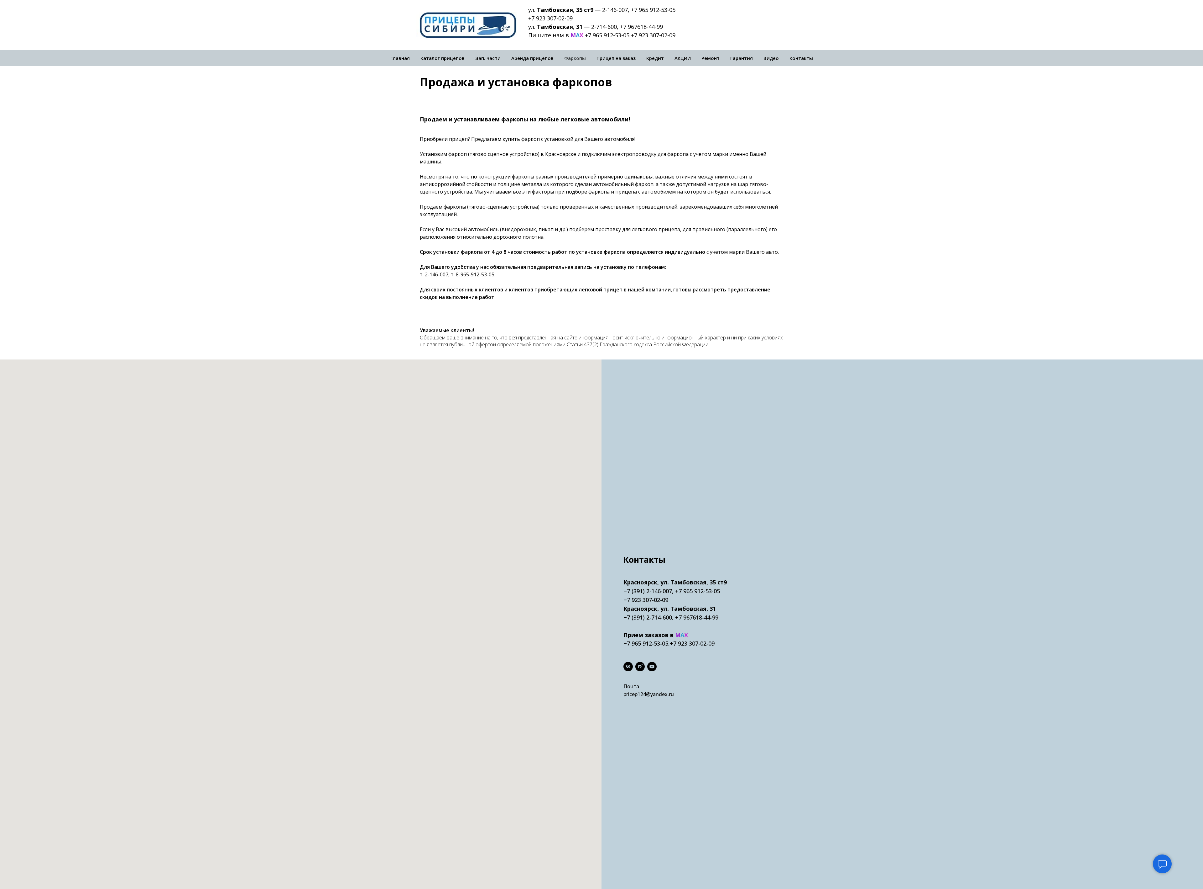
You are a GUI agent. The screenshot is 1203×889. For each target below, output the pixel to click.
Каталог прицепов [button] (442, 58)
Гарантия (741, 58)
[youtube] (652, 666)
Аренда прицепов (532, 58)
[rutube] (640, 666)
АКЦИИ (682, 58)
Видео (771, 58)
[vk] (628, 666)
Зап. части (488, 58)
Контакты (801, 58)
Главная (400, 58)
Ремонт (710, 58)
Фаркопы (575, 58)
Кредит (655, 58)
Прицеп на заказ (616, 58)
